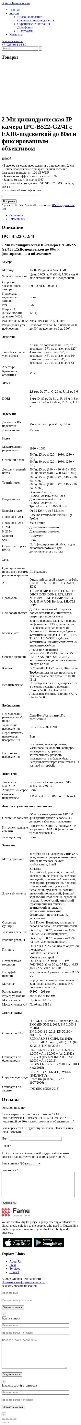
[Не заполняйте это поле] (40, 1300)
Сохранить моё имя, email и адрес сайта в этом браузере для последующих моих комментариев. (35, 1154)
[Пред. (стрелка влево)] (3, 1422)
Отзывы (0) (17, 219)
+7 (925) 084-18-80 (14, 44)
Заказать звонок (12, 41)
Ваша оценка (11, 1163)
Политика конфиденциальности (23, 1282)
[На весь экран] (11, 1419)
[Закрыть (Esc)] (3, 1419)
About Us (15, 1261)
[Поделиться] (7, 1419)
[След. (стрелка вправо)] (7, 1422)
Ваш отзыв (10, 1170)
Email (6, 1145)
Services (14, 1268)
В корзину (9, 201)
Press (12, 1265)
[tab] (44, 215)
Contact (14, 1272)
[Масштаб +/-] (15, 1419)
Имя (6, 1138)
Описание (16, 215)
